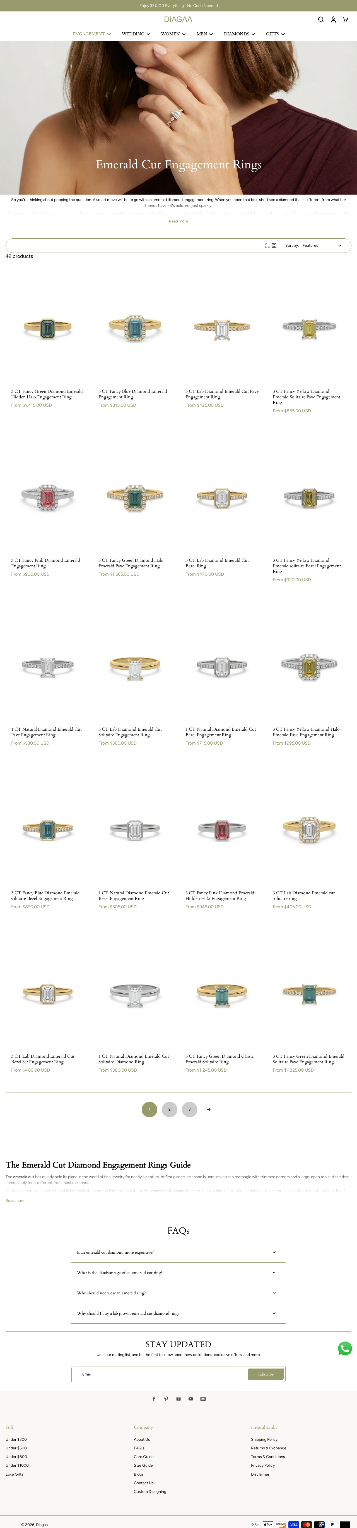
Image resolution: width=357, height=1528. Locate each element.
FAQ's (139, 1448)
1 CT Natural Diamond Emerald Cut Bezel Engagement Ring (220, 732)
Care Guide (144, 1456)
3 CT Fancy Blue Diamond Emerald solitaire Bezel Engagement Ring (45, 896)
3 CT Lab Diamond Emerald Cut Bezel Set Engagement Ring (42, 1059)
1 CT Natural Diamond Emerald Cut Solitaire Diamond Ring (133, 1059)
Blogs (139, 1474)
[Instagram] (178, 1399)
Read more (178, 221)
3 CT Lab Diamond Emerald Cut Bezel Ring (217, 563)
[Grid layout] (274, 245)
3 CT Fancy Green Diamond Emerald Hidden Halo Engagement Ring (47, 394)
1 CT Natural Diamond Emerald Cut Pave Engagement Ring (46, 732)
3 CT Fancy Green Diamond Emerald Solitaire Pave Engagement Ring (308, 1059)
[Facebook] (154, 1399)
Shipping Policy (264, 1439)
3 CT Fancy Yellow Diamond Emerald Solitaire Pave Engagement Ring (306, 397)
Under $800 (16, 1456)
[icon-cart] (345, 19)
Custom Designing (150, 1491)
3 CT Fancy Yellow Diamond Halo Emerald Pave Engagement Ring (306, 732)
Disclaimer (260, 1474)
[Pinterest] (166, 1399)
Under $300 (16, 1439)
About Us (142, 1439)
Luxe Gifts (14, 1474)
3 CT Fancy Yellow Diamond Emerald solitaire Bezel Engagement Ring (307, 566)
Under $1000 (17, 1465)
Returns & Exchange (268, 1448)
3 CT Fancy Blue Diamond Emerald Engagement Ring (132, 394)
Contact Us (144, 1483)
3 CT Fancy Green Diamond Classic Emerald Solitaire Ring (219, 1059)
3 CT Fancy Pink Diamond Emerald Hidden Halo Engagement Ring (219, 896)
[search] (321, 19)
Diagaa (42, 1524)
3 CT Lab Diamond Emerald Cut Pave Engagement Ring (222, 394)
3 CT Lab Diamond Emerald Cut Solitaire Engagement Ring (130, 732)
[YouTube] (191, 1399)
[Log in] (333, 19)
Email (86, 1374)
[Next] (208, 1109)
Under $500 (16, 1448)
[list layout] (267, 245)
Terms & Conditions (268, 1456)
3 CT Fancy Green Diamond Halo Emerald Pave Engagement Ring (130, 563)
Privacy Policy (263, 1465)
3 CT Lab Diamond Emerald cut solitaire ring (304, 896)
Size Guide (143, 1465)
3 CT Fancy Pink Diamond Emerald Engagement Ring (45, 563)
